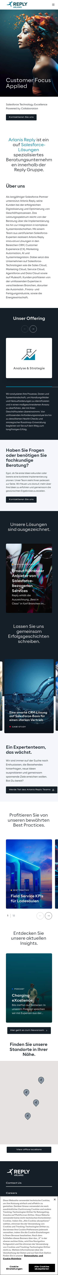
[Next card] (33, 329)
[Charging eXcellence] (29, 988)
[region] (29, 1235)
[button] (21, 117)
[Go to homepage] (20, 5)
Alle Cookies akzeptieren (41, 1268)
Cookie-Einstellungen (14, 1268)
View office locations (29, 1150)
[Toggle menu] (53, 5)
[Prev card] (40, 915)
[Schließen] (54, 1199)
